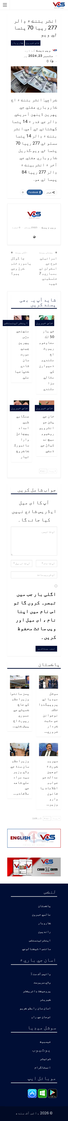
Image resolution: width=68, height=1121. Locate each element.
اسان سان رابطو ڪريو (35, 1008)
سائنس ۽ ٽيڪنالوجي (36, 949)
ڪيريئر (45, 999)
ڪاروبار (17, 43)
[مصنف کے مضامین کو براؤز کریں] (34, 214)
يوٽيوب (41, 1049)
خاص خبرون (33, 43)
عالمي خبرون (41, 914)
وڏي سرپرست (42, 982)
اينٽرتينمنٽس (16, 323)
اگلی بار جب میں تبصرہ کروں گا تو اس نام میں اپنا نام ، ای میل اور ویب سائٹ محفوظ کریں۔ (34, 615)
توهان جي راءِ (41, 1017)
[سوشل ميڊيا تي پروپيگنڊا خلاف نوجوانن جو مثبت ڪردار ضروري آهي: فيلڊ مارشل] (48, 682)
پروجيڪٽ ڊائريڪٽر (37, 991)
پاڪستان (44, 906)
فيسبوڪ (45, 1041)
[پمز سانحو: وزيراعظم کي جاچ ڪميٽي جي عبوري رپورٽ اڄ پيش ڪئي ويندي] (19, 682)
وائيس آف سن (42, 974)
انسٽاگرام (42, 1067)
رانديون (44, 931)
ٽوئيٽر (45, 1059)
